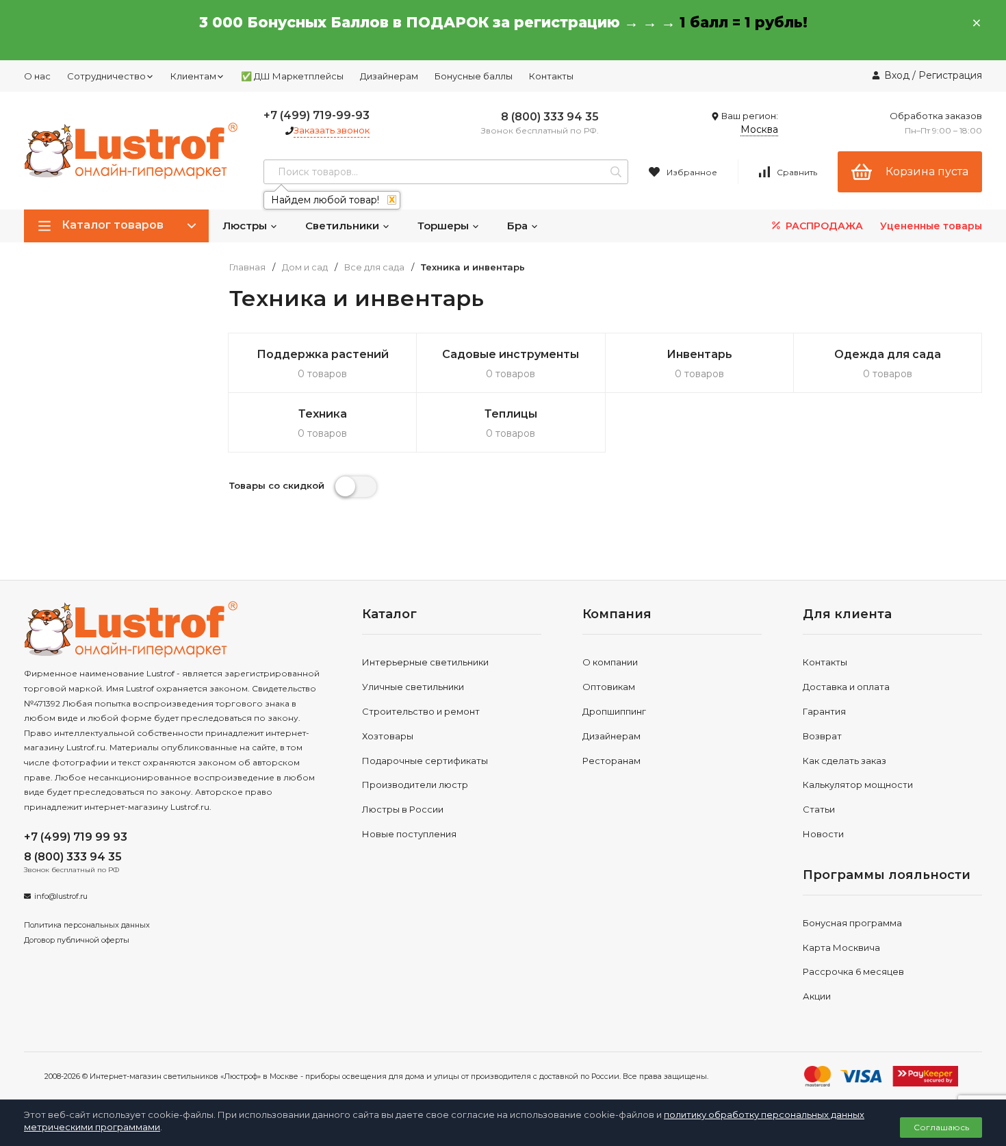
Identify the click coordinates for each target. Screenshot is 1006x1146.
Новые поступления (409, 833)
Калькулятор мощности (858, 784)
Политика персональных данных (87, 925)
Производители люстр (415, 784)
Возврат (822, 735)
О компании (610, 662)
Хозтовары (387, 735)
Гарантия (824, 711)
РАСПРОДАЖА (823, 226)
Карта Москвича (841, 947)
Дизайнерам (389, 76)
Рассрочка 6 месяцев (853, 971)
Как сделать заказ (844, 760)
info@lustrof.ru (61, 896)
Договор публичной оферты (76, 940)
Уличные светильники (413, 686)
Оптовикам (608, 686)
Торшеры (444, 225)
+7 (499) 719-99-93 (316, 115)
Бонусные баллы (474, 76)
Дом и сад (305, 267)
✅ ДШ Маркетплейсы (292, 76)
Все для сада (374, 267)
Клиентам (193, 76)
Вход (897, 75)
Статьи (819, 809)
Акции (817, 996)
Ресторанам (611, 760)
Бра (518, 225)
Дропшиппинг (614, 711)
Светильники (343, 225)
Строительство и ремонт (421, 711)
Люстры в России (402, 809)
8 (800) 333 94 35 (550, 116)
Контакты (551, 76)
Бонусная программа (852, 922)
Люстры (246, 225)
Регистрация (950, 75)
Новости (823, 833)
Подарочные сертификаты (425, 760)
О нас (37, 76)
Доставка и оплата (846, 686)
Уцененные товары (931, 226)
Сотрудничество (106, 76)
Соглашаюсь (941, 1127)
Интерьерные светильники (425, 662)
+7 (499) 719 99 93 (75, 836)
